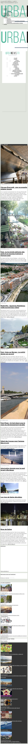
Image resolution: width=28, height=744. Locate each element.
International (9, 12)
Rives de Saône (6, 529)
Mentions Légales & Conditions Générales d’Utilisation (17, 71)
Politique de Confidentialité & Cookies (15, 23)
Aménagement (7, 15)
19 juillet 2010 (4, 420)
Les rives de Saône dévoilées (11, 497)
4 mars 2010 (4, 438)
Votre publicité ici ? (5, 571)
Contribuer (9, 19)
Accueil (5, 8)
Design (5, 16)
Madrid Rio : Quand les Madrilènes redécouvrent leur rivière (13, 306)
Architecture (6, 14)
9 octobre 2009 (5, 465)
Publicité (8, 18)
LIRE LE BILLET (16, 200)
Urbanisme (6, 13)
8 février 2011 (4, 349)
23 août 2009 (4, 526)
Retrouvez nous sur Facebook (8, 574)
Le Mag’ (5, 9)
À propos (6, 17)
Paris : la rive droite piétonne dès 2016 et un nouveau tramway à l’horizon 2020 (13, 253)
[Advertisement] (14, 98)
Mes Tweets (4, 641)
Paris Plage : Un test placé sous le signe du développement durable (13, 424)
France (8, 10)
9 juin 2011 (3, 303)
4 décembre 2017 (5, 184)
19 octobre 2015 (5, 249)
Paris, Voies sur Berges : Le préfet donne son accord (13, 353)
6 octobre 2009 (5, 494)
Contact (5, 24)
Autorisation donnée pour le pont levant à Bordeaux (13, 469)
